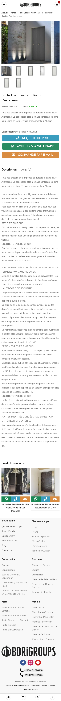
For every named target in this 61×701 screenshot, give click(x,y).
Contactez (6, 550)
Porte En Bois (8, 625)
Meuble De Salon (41, 634)
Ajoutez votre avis (9, 106)
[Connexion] (52, 697)
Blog (3, 545)
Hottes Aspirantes (41, 536)
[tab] (9, 169)
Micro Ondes (38, 541)
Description (9, 169)
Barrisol (5, 565)
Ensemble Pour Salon (43, 617)
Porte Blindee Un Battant (14, 620)
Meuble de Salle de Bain (44, 579)
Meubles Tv (38, 607)
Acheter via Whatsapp (35, 146)
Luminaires (37, 574)
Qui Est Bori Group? (11, 526)
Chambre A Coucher (42, 612)
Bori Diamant (8, 536)
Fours (35, 531)
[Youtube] (38, 663)
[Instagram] (30, 663)
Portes (13, 13)
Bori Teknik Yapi (9, 540)
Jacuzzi (36, 570)
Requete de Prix (35, 138)
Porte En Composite (12, 629)
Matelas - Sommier (42, 621)
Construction (8, 570)
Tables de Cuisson (41, 550)
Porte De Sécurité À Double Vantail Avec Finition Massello (15, 507)
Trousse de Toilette (42, 592)
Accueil (4, 13)
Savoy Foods (8, 531)
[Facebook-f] (23, 663)
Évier (34, 527)
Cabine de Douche (41, 565)
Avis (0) (26, 169)
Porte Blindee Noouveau (29, 13)
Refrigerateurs (39, 546)
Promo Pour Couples (43, 639)
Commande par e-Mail (35, 155)
